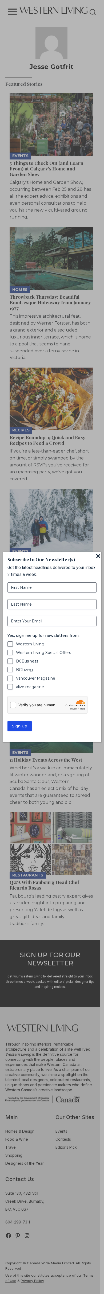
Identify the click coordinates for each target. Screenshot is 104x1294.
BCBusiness (27, 661)
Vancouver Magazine (35, 678)
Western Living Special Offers (43, 652)
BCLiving (24, 669)
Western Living (30, 644)
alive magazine (30, 686)
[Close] (98, 556)
